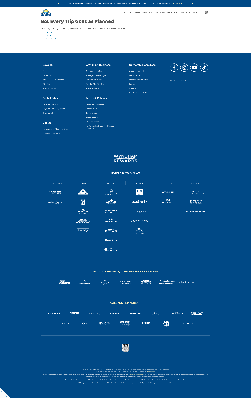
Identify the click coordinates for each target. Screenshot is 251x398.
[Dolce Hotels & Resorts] (196, 202)
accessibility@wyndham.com (137, 374)
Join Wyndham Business (96, 71)
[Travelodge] (83, 231)
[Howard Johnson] (83, 221)
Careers (132, 88)
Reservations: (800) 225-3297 (55, 129)
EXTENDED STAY (54, 183)
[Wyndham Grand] (196, 212)
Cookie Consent (93, 121)
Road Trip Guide (49, 88)
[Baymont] (111, 231)
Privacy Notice (92, 109)
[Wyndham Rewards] (125, 158)
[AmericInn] (111, 221)
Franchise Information (138, 80)
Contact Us (51, 38)
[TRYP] (139, 192)
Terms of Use (91, 113)
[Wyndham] (168, 192)
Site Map (46, 84)
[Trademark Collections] (168, 202)
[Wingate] (111, 202)
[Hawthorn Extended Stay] (54, 192)
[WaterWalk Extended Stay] (54, 202)
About (45, 71)
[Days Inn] (83, 192)
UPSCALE (168, 183)
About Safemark (93, 117)
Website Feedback (178, 80)
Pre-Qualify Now (177, 4)
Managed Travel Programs (97, 75)
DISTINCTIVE (196, 183)
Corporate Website (137, 71)
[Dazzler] (139, 212)
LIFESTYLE (140, 183)
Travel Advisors (92, 88)
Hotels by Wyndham (125, 173)
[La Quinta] (111, 192)
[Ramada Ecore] (111, 250)
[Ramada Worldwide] (111, 240)
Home (49, 32)
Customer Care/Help (51, 133)
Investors (133, 84)
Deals (48, 35)
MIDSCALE (111, 183)
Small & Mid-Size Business (97, 84)
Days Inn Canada (50, 104)
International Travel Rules (53, 80)
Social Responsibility (138, 93)
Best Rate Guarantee (95, 104)
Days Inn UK (48, 113)
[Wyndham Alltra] (139, 231)
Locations (47, 75)
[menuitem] (127, 12)
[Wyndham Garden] (111, 212)
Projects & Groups (94, 80)
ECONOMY (83, 183)
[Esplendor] (139, 202)
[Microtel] (83, 212)
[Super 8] (83, 202)
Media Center (135, 75)
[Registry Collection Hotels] (196, 192)
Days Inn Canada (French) (54, 109)
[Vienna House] (139, 221)
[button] (58, 4)
